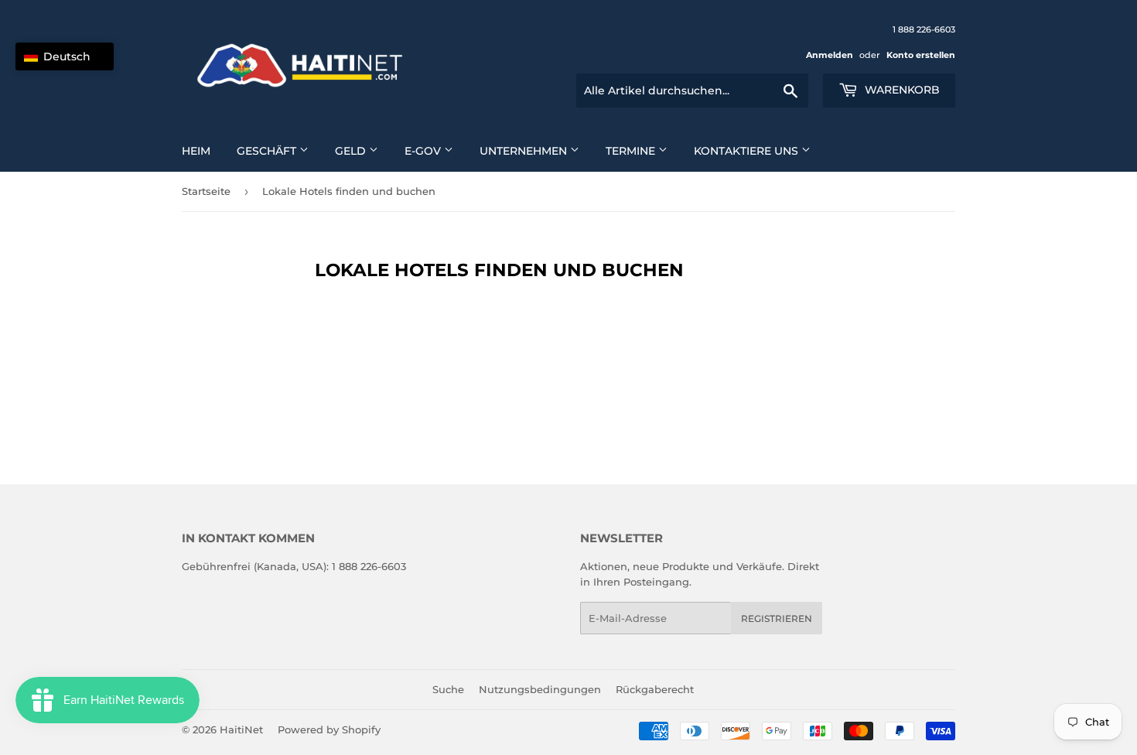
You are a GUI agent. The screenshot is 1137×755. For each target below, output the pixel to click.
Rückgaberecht (655, 689)
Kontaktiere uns (747, 151)
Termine (632, 151)
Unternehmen (525, 151)
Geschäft (268, 151)
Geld (352, 151)
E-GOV (424, 151)
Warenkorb (901, 90)
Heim (196, 151)
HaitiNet (241, 729)
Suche (448, 689)
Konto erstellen (920, 55)
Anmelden (829, 55)
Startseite (206, 191)
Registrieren (776, 618)
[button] (64, 56)
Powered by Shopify (329, 729)
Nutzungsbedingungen (540, 689)
